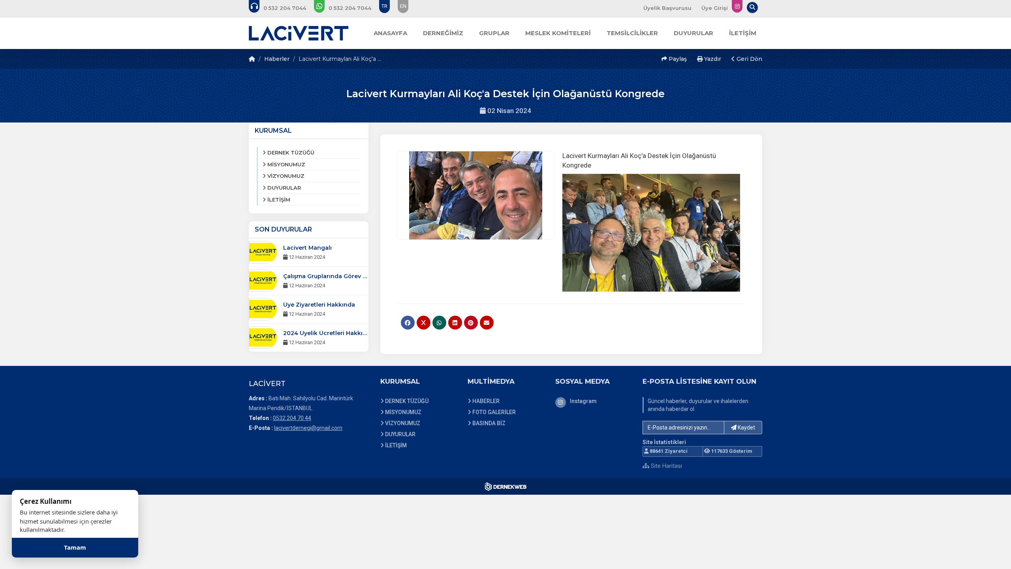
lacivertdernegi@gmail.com (308, 428)
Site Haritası (665, 465)
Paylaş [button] (677, 58)
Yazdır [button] (712, 58)
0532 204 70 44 (292, 418)
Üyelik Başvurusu (667, 8)
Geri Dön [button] (748, 58)
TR (384, 6)
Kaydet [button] (746, 427)
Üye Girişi (714, 8)
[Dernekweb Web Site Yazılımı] (505, 486)
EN (403, 6)
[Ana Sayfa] (298, 33)
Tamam (75, 547)
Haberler (276, 58)
